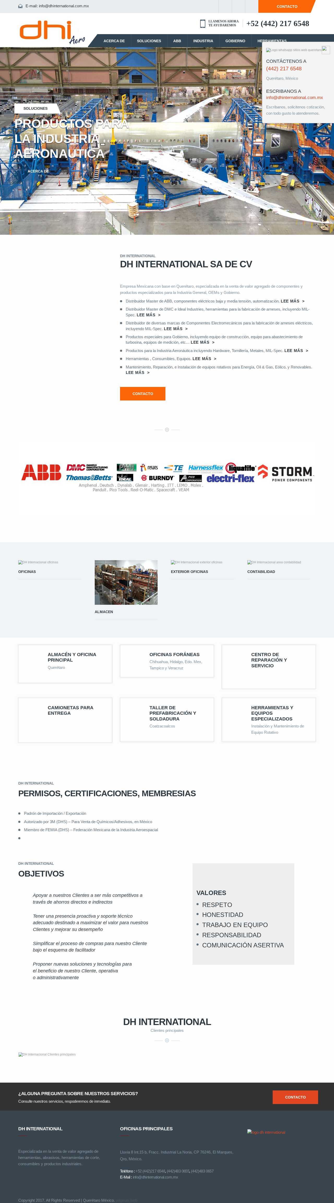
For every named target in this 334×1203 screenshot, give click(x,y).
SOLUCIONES (149, 41)
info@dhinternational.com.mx (64, 6)
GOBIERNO (235, 41)
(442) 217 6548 (284, 68)
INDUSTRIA (203, 41)
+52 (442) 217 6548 (277, 23)
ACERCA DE (114, 41)
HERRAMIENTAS (272, 41)
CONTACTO (287, 6)
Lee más (293, 301)
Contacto (295, 1097)
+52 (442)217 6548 (150, 1171)
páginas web (126, 1200)
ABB (177, 41)
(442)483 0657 (202, 1171)
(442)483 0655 (178, 1171)
